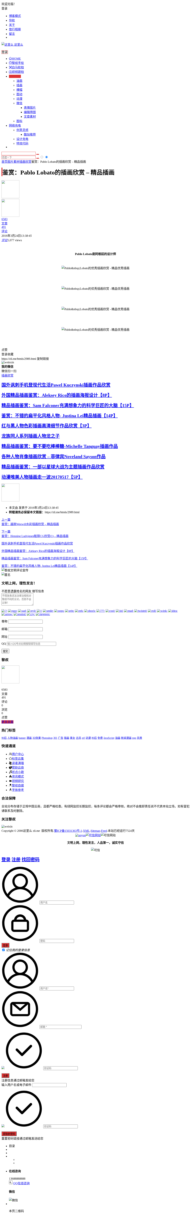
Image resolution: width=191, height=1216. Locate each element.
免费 (100, 738)
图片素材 (13, 161)
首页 (4, 161)
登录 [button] (4, 8)
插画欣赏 (25, 161)
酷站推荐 (30, 134)
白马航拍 (18, 67)
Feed (104, 830)
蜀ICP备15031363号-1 (68, 830)
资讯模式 (18, 776)
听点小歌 (18, 771)
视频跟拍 (18, 71)
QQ (3, 643)
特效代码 (22, 143)
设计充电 (22, 139)
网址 (4, 636)
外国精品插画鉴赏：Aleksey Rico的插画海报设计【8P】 (56, 395)
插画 (19, 85)
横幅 (19, 89)
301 (55, 738)
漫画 (29, 738)
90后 (4, 738)
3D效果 (36, 738)
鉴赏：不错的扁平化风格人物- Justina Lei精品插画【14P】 (59, 415)
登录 (5, 859)
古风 (78, 738)
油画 (19, 80)
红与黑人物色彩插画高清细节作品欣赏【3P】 (46, 425)
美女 (72, 738)
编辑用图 (30, 112)
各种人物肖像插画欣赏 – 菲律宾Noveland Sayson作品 (53, 456)
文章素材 (30, 116)
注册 (16, 859)
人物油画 (12, 738)
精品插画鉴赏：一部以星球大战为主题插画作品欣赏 (52, 466)
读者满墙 (18, 763)
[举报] (93, 835)
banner (22, 738)
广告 (60, 738)
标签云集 (18, 758)
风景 (139, 738)
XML (86, 830)
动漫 (19, 98)
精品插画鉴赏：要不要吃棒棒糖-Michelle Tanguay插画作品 (59, 446)
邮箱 (4, 629)
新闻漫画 (126, 738)
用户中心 (18, 754)
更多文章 (7, 721)
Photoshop (47, 738)
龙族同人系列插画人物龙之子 (30, 436)
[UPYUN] (80, 835)
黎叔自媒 (18, 785)
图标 (19, 121)
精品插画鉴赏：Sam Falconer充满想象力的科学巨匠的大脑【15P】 (67, 405)
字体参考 (18, 789)
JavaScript (109, 738)
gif (83, 738)
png (134, 738)
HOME (16, 58)
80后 (94, 738)
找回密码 (31, 859)
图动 (19, 94)
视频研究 (18, 780)
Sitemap (95, 830)
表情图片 (30, 107)
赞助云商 (18, 767)
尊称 (4, 621)
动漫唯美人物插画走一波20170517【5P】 (42, 477)
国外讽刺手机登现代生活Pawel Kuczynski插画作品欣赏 (55, 385)
